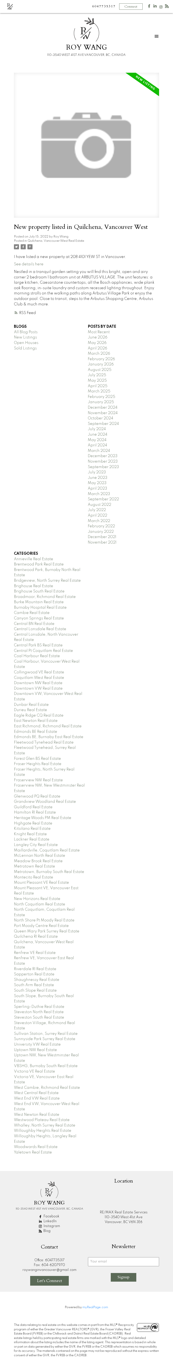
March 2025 (99, 391)
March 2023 (99, 494)
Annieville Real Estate (33, 559)
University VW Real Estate (37, 1044)
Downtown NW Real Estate (38, 683)
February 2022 (101, 526)
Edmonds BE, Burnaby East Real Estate (48, 737)
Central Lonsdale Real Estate (40, 629)
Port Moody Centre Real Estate (41, 926)
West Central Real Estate (36, 1093)
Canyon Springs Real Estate (39, 618)
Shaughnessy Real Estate (36, 980)
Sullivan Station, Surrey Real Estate (46, 1034)
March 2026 (99, 354)
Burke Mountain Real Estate (39, 602)
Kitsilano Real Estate (32, 829)
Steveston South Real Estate (39, 1017)
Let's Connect (49, 1281)
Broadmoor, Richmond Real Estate (45, 597)
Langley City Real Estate (36, 845)
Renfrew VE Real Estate (35, 953)
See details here (28, 264)
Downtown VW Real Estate (38, 688)
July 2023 (97, 472)
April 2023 (97, 488)
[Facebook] (149, 7)
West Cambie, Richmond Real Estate (47, 1088)
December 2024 (103, 408)
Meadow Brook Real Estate (38, 861)
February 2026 (101, 359)
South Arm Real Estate (34, 985)
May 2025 (97, 381)
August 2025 (99, 370)
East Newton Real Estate (36, 721)
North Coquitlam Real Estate (39, 904)
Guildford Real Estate (33, 807)
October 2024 (100, 418)
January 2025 (101, 402)
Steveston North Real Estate (39, 1012)
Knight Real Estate (30, 834)
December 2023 (103, 456)
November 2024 (103, 413)
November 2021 (102, 542)
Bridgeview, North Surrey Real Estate (47, 581)
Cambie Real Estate (32, 613)
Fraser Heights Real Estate (37, 764)
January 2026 (101, 364)
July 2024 (97, 429)
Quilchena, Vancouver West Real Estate (56, 240)
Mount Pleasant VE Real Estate (41, 883)
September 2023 (103, 467)
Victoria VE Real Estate (34, 1071)
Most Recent (99, 332)
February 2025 (101, 397)
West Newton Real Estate (36, 1115)
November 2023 (103, 461)
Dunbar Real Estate (31, 705)
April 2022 (97, 515)
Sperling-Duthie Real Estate (39, 1007)
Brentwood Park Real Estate (39, 564)
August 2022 (99, 505)
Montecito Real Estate (33, 877)
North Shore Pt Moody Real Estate (44, 920)
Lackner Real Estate (31, 839)
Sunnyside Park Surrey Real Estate (44, 1039)
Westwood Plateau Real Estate (42, 1120)
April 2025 (97, 386)
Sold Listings (25, 348)
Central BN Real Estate (34, 624)
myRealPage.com (95, 1307)
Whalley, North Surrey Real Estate (44, 1125)
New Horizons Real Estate (37, 899)
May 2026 (97, 343)
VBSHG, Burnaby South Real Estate (46, 1066)
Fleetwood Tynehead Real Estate (44, 742)
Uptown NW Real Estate (35, 1050)
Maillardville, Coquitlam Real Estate (47, 850)
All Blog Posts (26, 332)
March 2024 (99, 451)
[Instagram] (161, 7)
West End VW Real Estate (37, 1098)
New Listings (25, 337)
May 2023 (97, 483)
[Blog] (167, 7)
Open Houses (26, 343)
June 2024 (97, 434)
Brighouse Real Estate (33, 586)
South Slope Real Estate (35, 990)
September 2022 (103, 499)
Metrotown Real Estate (34, 866)
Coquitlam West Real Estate (39, 678)
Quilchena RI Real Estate (36, 937)
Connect (130, 6)
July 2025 (97, 375)
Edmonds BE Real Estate (35, 732)
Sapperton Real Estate (34, 974)
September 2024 (103, 424)
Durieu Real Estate (30, 710)
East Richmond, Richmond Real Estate (48, 726)
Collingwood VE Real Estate (39, 672)
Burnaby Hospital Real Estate (40, 608)
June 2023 (97, 478)
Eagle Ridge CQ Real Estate (39, 715)
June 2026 (97, 337)
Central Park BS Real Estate (38, 645)
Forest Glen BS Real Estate (37, 759)
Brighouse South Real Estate (39, 591)
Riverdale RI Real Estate (35, 969)
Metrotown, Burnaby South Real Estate (49, 872)
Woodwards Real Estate (36, 1147)
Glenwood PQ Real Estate (37, 796)
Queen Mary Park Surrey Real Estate (46, 931)
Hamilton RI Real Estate (35, 812)
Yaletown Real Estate (33, 1152)
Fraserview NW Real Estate (38, 780)
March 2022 (99, 521)
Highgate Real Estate (33, 823)
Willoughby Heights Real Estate (42, 1131)
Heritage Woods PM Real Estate (42, 818)
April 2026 (97, 348)
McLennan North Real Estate (39, 856)
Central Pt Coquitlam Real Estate (43, 651)
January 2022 (101, 532)
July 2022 (97, 510)
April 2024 (97, 445)
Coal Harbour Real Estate (37, 656)
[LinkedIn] (155, 7)
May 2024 (97, 440)
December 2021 (102, 537)
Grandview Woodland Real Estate (45, 802)
